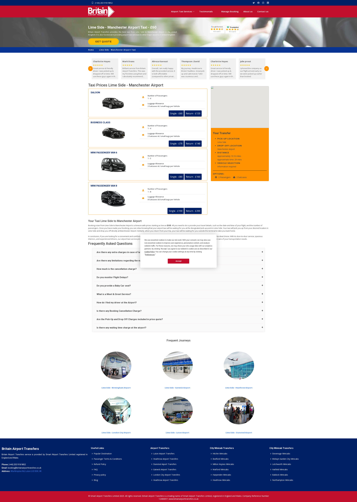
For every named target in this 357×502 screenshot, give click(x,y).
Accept (178, 261)
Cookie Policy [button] (149, 252)
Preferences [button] (150, 255)
